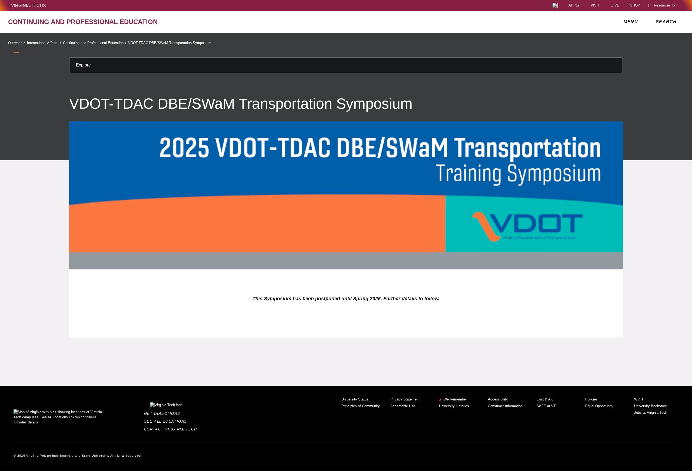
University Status (354, 399)
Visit (595, 5)
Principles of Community (360, 406)
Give (615, 5)
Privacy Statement (405, 399)
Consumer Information (505, 406)
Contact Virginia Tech (172, 429)
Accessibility (498, 399)
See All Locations (167, 421)
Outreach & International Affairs (34, 43)
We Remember (455, 399)
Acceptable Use (402, 406)
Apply (574, 5)
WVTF (639, 399)
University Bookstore (650, 406)
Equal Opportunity (599, 406)
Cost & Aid (545, 399)
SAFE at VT (546, 406)
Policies (591, 399)
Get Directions (163, 414)
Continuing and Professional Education (94, 43)
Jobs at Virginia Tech (650, 412)
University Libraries (454, 406)
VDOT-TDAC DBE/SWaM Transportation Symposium (169, 43)
